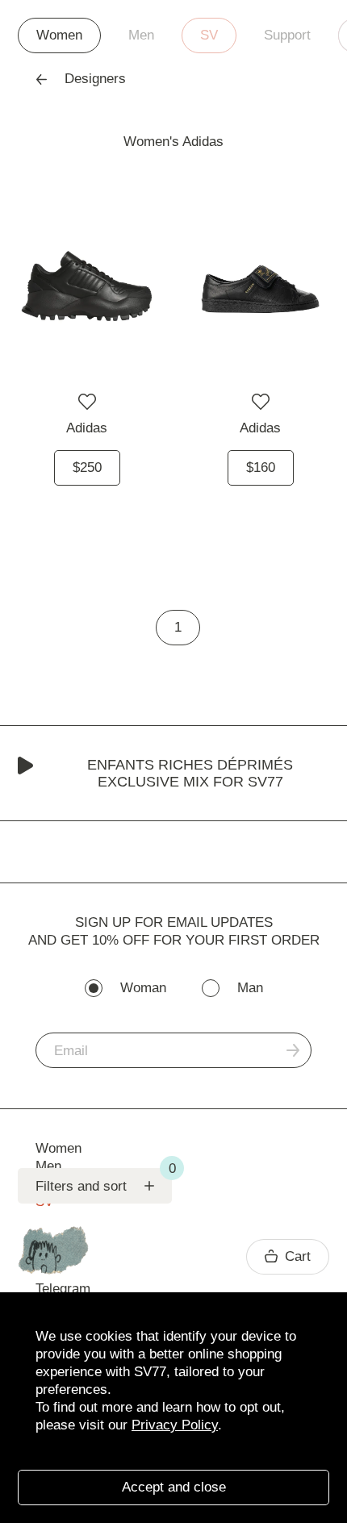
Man (250, 987)
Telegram (63, 1288)
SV (209, 35)
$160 (260, 467)
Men (141, 35)
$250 (87, 467)
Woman (143, 987)
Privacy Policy (175, 1425)
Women (59, 35)
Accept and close (174, 1487)
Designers (95, 78)
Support (287, 35)
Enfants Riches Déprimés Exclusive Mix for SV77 (190, 773)
